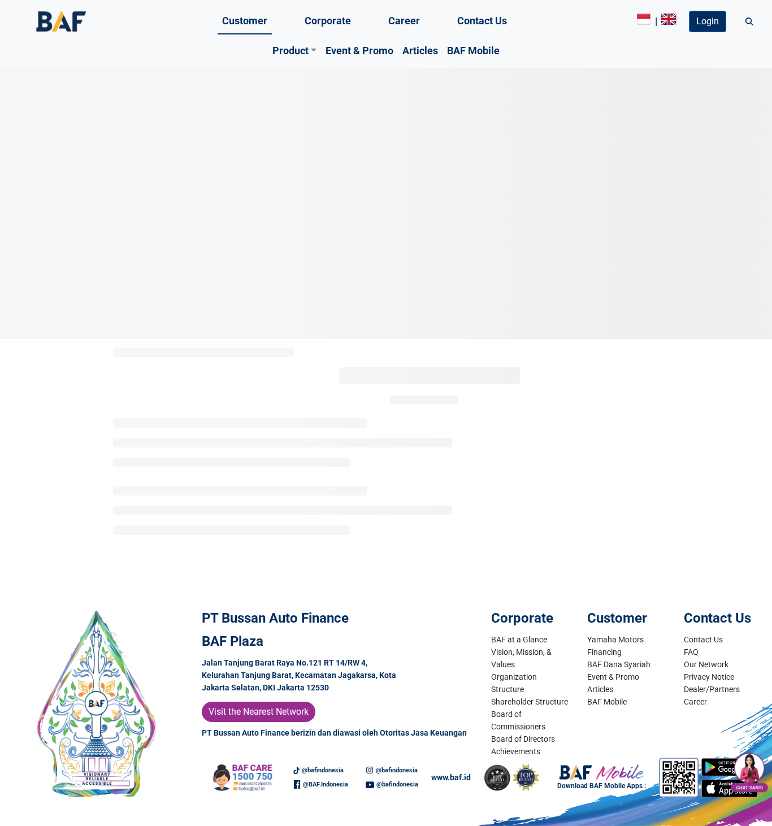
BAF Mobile (473, 50)
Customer (244, 21)
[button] (295, 50)
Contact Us (482, 21)
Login (707, 21)
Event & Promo (359, 50)
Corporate (328, 21)
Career (404, 21)
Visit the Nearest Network (259, 711)
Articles (420, 50)
